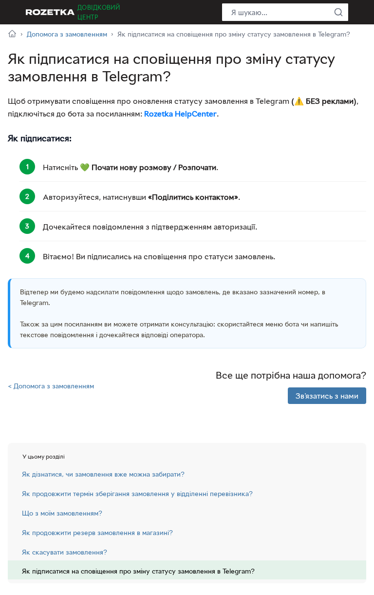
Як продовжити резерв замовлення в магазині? (97, 532)
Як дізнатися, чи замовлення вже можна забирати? (103, 474)
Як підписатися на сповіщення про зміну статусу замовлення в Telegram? (138, 571)
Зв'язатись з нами (327, 396)
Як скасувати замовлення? (64, 552)
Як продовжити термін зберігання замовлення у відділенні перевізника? (137, 493)
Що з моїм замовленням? (62, 513)
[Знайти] (338, 12)
